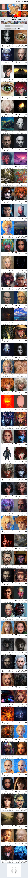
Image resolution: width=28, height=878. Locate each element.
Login (16, 1)
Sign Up (20, 1)
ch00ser (4, 46)
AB (1, 1)
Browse (26, 1)
